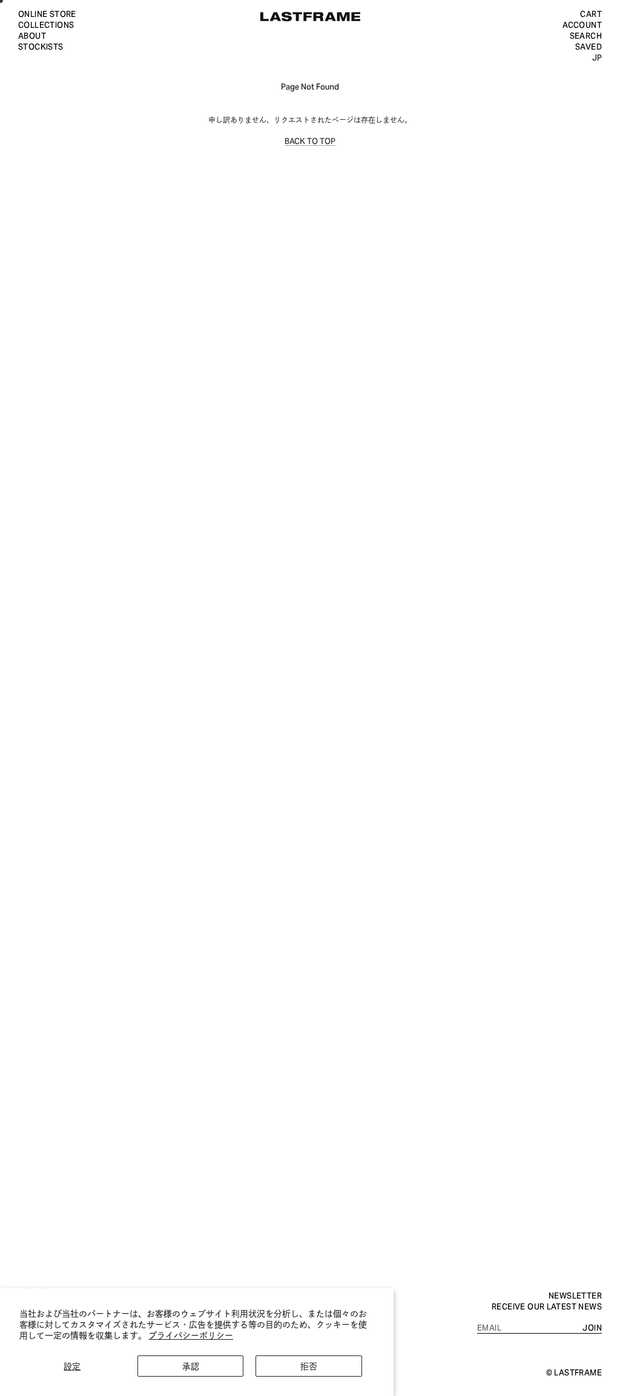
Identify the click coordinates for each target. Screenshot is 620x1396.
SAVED (588, 46)
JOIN (592, 1327)
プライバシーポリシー (190, 1334)
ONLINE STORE (47, 13)
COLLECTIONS (46, 24)
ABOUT (32, 35)
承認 (190, 1365)
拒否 (308, 1365)
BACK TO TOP (310, 140)
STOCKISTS (41, 46)
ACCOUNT (582, 24)
